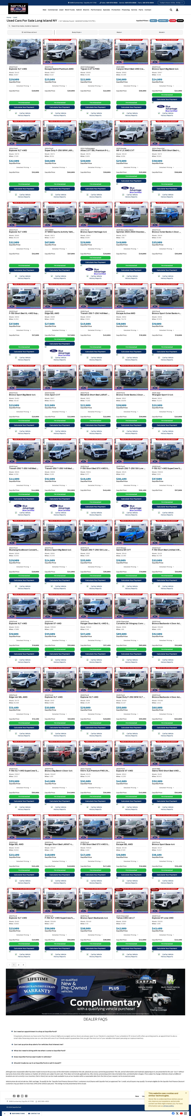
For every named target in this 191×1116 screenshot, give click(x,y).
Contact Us (35, 1113)
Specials (106, 10)
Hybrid (79, 10)
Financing (126, 10)
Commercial (53, 10)
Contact (148, 10)
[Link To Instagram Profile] (26, 1096)
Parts (141, 10)
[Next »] (23, 965)
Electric (86, 10)
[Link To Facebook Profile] (14, 1096)
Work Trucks (70, 10)
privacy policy (168, 1106)
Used (61, 10)
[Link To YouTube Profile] (22, 1096)
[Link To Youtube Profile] (181, 1114)
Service (134, 10)
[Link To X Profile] (18, 1096)
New (44, 10)
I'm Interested (24, 103)
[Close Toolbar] (5, 1113)
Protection (116, 10)
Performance (96, 10)
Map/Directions (18, 1113)
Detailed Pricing (22, 86)
